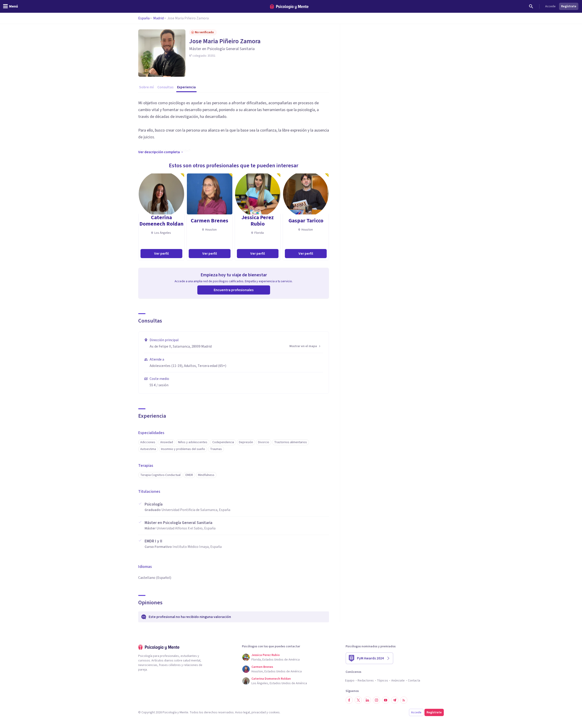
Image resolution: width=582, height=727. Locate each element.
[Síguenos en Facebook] (349, 700)
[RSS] (403, 700)
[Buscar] (531, 6)
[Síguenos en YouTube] (385, 700)
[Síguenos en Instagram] (376, 700)
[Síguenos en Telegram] (394, 700)
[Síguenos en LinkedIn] (367, 700)
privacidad (258, 712)
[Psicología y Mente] (289, 6)
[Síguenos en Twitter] (358, 700)
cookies (274, 712)
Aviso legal (242, 712)
